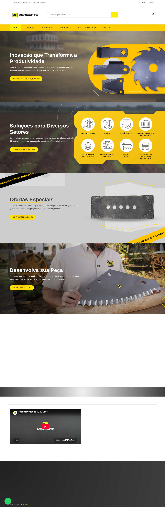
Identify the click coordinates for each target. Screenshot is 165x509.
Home (15, 28)
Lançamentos (47, 28)
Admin (143, 2)
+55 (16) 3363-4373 (39, 2)
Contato (107, 28)
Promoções (65, 28)
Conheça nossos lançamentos (26, 79)
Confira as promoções (23, 217)
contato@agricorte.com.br (21, 2)
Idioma (151, 2)
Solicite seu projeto (22, 288)
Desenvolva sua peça (87, 28)
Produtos (29, 28)
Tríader (25, 504)
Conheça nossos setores (24, 149)
